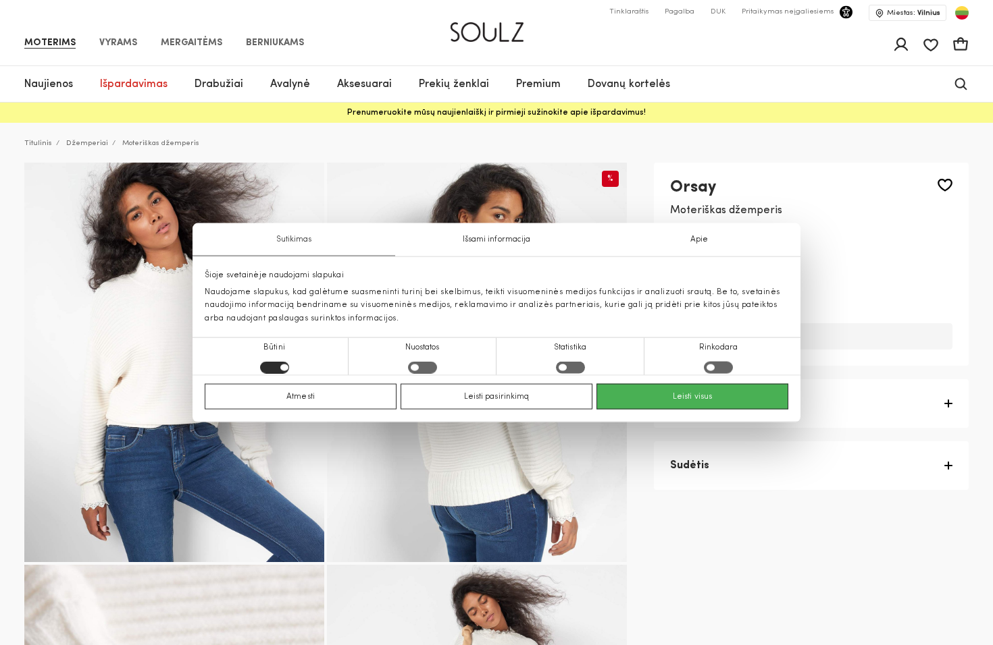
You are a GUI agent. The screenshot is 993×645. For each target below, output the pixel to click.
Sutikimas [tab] (294, 239)
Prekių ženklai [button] (454, 84)
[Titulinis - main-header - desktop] (497, 26)
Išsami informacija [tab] (497, 239)
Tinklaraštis (628, 12)
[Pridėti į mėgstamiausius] (945, 185)
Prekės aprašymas (718, 403)
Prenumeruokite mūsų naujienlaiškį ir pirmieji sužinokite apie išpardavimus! (496, 113)
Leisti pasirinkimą (497, 396)
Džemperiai (87, 143)
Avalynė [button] (290, 84)
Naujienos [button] (48, 84)
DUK (718, 12)
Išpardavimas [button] (134, 84)
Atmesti (300, 396)
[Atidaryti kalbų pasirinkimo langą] (962, 13)
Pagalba (679, 12)
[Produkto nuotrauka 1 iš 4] (174, 362)
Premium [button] (538, 84)
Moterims (50, 43)
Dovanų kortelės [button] (629, 84)
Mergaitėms (191, 43)
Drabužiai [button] (219, 84)
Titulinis (38, 143)
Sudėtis (689, 465)
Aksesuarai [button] (364, 84)
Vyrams (118, 43)
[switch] (422, 367)
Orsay (693, 187)
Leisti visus (692, 396)
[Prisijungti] (901, 44)
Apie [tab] (699, 239)
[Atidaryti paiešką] (961, 84)
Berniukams (275, 43)
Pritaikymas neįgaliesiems (788, 12)
